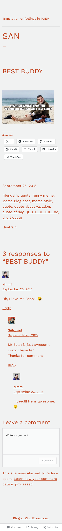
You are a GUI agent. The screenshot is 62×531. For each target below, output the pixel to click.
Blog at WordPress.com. (31, 518)
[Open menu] (4, 47)
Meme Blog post (16, 201)
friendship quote (16, 195)
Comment (47, 460)
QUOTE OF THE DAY (41, 212)
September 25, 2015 (17, 289)
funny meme (43, 195)
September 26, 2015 (23, 335)
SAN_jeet (15, 330)
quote (7, 206)
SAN (11, 36)
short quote (12, 217)
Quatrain (9, 227)
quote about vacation (32, 206)
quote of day (12, 212)
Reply (6, 308)
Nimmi (7, 284)
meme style (42, 201)
